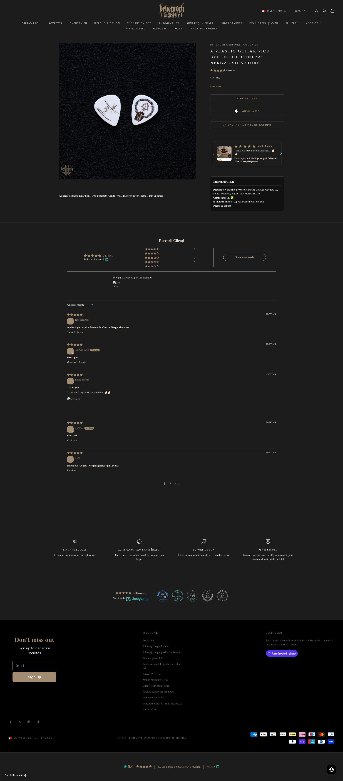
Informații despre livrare (155, 646)
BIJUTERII (292, 23)
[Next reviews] (281, 153)
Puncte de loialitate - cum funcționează (162, 703)
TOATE (177, 28)
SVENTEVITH (78, 23)
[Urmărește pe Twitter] (19, 722)
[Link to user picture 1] (75, 405)
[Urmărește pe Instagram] (29, 722)
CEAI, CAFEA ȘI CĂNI (264, 23)
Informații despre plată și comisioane (161, 652)
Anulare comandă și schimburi (158, 691)
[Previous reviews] (213, 153)
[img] (75, 314)
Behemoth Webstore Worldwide (234, 45)
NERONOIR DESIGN (107, 23)
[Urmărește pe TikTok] (38, 722)
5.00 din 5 (108, 256)
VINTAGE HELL (135, 28)
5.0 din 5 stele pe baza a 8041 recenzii (179, 766)
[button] (218, 70)
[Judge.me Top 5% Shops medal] (207, 596)
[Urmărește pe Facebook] (10, 722)
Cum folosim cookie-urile (156, 685)
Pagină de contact (222, 205)
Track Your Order (203, 28)
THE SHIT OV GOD (139, 23)
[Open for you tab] (331, 769)
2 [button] (170, 483)
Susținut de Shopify (172, 738)
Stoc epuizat (247, 98)
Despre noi (148, 640)
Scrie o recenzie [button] (244, 257)
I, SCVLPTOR (54, 23)
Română (300, 11)
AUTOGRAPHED (169, 23)
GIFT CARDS (30, 23)
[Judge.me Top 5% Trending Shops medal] (222, 596)
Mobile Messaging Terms (155, 680)
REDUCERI (159, 28)
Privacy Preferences (153, 674)
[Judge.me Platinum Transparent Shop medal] (177, 596)
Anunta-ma (251, 111)
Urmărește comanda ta (154, 697)
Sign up (34, 677)
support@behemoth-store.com (249, 201)
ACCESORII (313, 23)
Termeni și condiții (152, 658)
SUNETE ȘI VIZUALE (200, 23)
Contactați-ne (149, 709)
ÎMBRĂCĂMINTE (231, 23)
